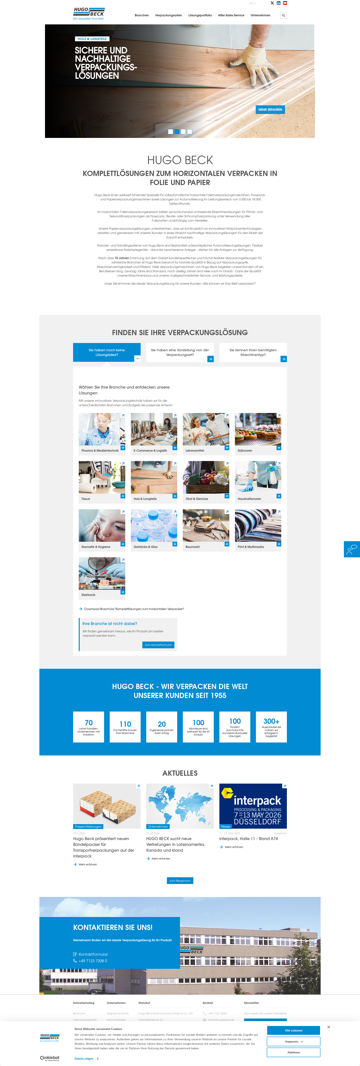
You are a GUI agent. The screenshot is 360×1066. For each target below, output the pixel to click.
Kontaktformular (93, 954)
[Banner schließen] (328, 1027)
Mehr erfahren (88, 864)
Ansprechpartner (118, 1013)
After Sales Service (231, 15)
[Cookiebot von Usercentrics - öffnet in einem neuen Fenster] (49, 1058)
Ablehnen (293, 1052)
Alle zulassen (293, 1030)
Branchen (142, 15)
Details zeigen (84, 1058)
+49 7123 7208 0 (93, 960)
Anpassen (291, 1041)
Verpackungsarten (168, 15)
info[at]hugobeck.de (221, 1019)
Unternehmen (260, 15)
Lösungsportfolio (200, 15)
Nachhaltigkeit (116, 1019)
